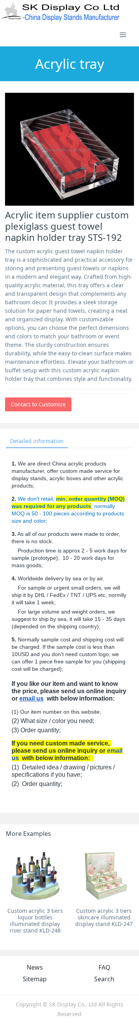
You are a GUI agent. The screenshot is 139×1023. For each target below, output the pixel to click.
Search (104, 979)
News (35, 967)
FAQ (104, 967)
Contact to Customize (38, 404)
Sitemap (35, 979)
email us (31, 698)
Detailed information (37, 441)
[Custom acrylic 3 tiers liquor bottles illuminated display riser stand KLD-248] (35, 875)
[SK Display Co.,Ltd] (60, 11)
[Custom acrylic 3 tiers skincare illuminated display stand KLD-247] (104, 875)
